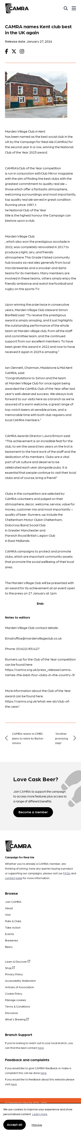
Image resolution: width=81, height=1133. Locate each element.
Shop (8, 967)
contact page (13, 878)
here (41, 1047)
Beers (9, 946)
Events (9, 933)
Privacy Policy (14, 974)
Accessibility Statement (20, 980)
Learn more (39, 1114)
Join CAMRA (13, 901)
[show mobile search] (65, 8)
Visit (8, 914)
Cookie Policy (13, 993)
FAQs (66, 873)
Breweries (11, 940)
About (9, 908)
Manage (37, 1124)
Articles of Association (19, 987)
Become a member (33, 812)
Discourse (11, 1012)
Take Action (13, 927)
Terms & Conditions (17, 1006)
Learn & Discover (16, 961)
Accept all (14, 1124)
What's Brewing (15, 1019)
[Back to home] (17, 8)
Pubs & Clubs (13, 921)
